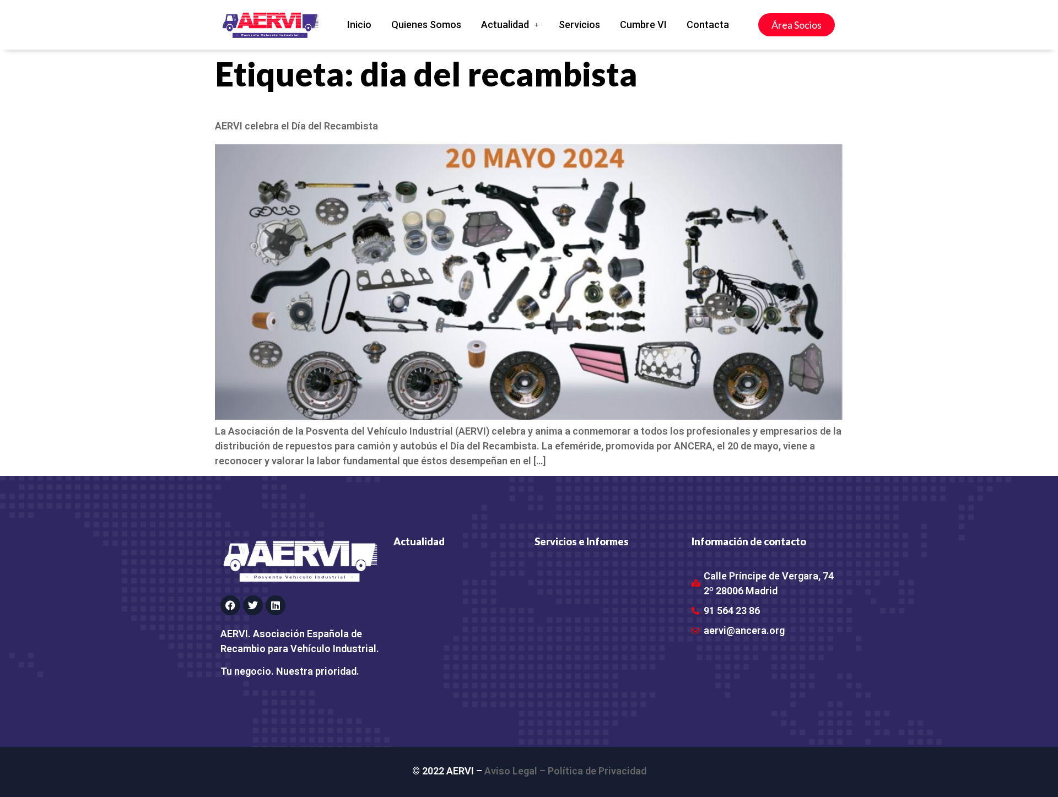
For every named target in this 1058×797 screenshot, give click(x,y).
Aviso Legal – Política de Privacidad (565, 771)
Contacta (708, 24)
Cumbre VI (643, 24)
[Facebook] (230, 605)
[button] (510, 24)
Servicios (579, 24)
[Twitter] (253, 605)
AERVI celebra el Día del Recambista (296, 126)
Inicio (359, 24)
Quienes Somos (426, 24)
